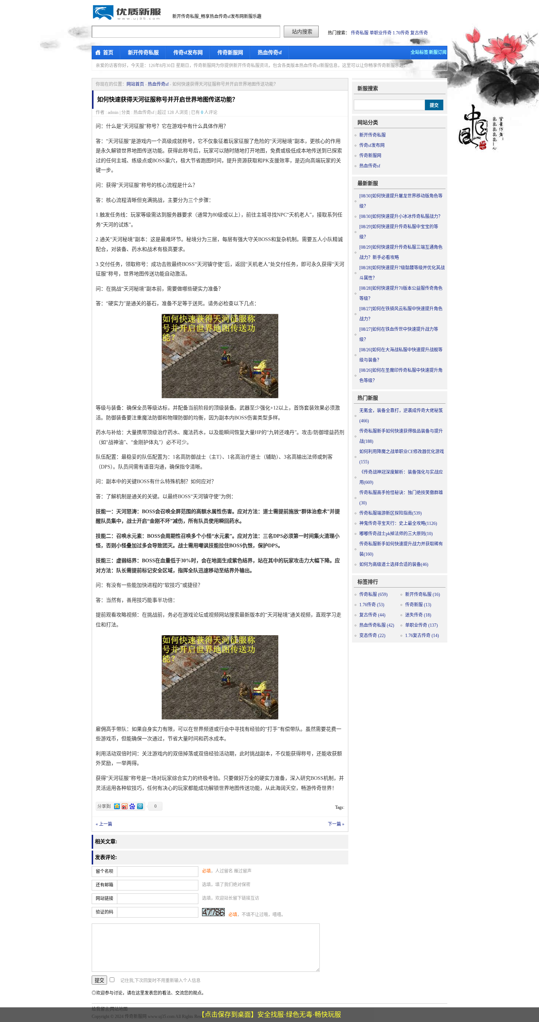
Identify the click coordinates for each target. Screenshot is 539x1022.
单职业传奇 (381, 33)
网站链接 (104, 898)
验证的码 (104, 912)
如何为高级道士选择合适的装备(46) (393, 564)
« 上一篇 (104, 824)
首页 (108, 52)
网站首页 (135, 84)
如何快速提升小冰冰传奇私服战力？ (401, 216)
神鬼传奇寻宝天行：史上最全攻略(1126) (398, 523)
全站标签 (419, 52)
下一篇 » (336, 824)
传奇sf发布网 (188, 52)
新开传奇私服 (143, 52)
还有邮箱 (104, 885)
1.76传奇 (401, 33)
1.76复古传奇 (422, 635)
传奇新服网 (230, 52)
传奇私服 (359, 33)
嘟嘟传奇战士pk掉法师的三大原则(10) (396, 533)
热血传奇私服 (376, 625)
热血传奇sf (270, 52)
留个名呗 (104, 871)
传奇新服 (418, 604)
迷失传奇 (418, 615)
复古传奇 (419, 33)
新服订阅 (438, 52)
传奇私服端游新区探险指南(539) (390, 513)
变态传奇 (372, 635)
